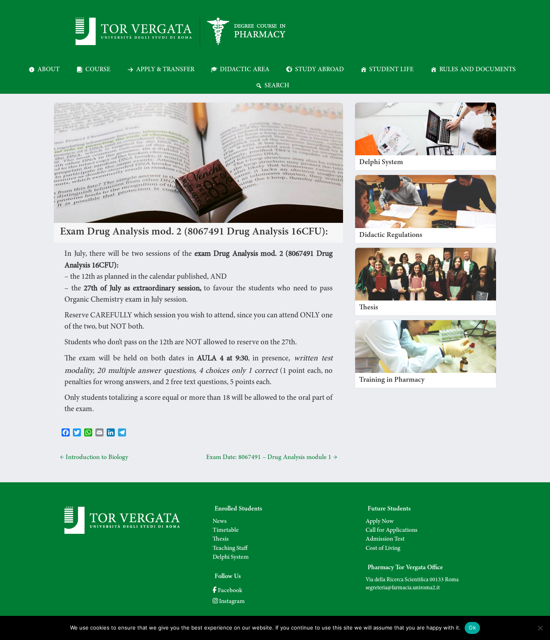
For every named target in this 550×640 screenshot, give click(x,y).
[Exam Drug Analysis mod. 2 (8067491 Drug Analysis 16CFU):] (198, 107)
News (220, 522)
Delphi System (231, 557)
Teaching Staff (230, 548)
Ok (472, 627)
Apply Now (380, 522)
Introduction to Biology (94, 457)
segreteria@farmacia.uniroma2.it (403, 588)
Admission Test (385, 539)
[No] (540, 628)
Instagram (231, 602)
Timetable (226, 530)
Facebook (229, 591)
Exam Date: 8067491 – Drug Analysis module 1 (271, 457)
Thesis (221, 539)
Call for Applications (392, 530)
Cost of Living (383, 548)
